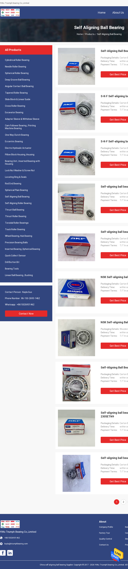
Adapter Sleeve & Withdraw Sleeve (22, 119)
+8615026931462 (25, 304)
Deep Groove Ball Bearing (17, 79)
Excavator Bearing (14, 112)
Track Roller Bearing (15, 229)
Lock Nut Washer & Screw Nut (20, 170)
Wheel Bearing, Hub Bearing (18, 236)
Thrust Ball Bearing (14, 209)
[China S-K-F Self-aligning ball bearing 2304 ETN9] (76, 111)
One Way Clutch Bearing (17, 135)
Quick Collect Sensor (15, 255)
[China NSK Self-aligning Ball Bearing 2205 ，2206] (76, 337)
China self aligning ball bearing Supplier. (57, 565)
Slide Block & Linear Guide (17, 99)
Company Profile (106, 527)
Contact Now (26, 313)
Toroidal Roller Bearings (17, 223)
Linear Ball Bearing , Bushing (19, 275)
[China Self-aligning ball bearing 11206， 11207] (76, 247)
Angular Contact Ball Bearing (19, 86)
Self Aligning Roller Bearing (18, 203)
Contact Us (104, 545)
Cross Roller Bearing (15, 106)
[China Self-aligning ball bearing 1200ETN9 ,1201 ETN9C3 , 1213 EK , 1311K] (77, 473)
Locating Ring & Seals (16, 177)
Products (90, 34)
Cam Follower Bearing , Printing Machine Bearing (20, 127)
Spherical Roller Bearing (17, 73)
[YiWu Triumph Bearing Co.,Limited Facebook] (3, 553)
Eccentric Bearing (14, 141)
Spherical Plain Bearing (16, 190)
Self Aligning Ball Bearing (17, 196)
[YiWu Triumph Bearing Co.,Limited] (10, 12)
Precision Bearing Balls (16, 242)
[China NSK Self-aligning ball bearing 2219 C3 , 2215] (76, 292)
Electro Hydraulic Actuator (18, 148)
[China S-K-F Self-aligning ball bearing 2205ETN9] (76, 156)
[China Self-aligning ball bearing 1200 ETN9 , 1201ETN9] (76, 202)
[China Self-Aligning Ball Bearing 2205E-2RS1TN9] (76, 66)
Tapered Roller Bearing (16, 93)
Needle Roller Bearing (15, 66)
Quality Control (105, 539)
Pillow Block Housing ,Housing (19, 154)
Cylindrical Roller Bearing (17, 60)
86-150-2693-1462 (30, 298)
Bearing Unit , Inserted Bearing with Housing (22, 162)
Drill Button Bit (12, 262)
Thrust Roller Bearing (15, 216)
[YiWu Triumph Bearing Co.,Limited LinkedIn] (10, 553)
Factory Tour (104, 533)
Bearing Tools (12, 268)
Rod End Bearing (13, 183)
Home (80, 34)
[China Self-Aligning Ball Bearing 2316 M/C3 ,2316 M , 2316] (77, 383)
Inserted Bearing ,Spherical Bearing (22, 249)
